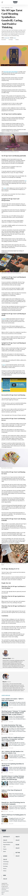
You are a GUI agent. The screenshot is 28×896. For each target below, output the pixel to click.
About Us (3, 892)
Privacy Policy (4, 889)
